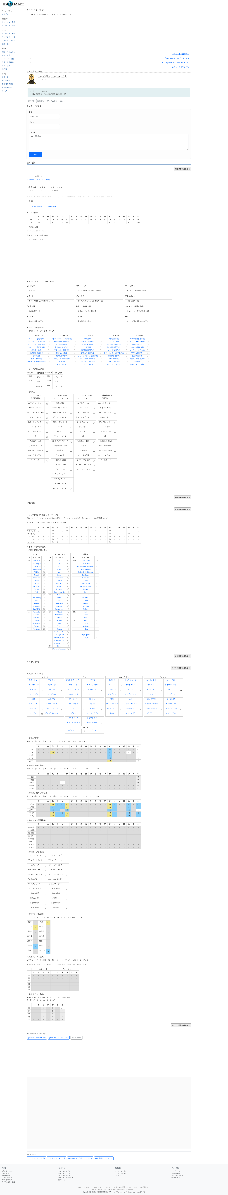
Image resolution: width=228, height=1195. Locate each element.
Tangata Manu (36, 569)
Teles (85, 620)
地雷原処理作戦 (113, 356)
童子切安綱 (171, 699)
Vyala (36, 592)
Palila (59, 595)
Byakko (59, 620)
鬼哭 (33, 699)
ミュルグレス (93, 689)
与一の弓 (33, 708)
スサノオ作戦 (62, 364)
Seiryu (59, 626)
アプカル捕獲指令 (137, 353)
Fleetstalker (36, 612)
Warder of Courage (59, 649)
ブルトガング (73, 694)
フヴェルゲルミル (130, 704)
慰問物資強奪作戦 (61, 347)
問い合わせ (6, 80)
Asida (59, 586)
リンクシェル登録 (8, 26)
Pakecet (59, 612)
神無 (112, 699)
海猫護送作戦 (114, 339)
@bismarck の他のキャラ (37, 1038)
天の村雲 (51, 699)
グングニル (52, 694)
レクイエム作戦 (113, 342)
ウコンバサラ (130, 689)
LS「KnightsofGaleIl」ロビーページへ (175, 63)
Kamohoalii (36, 606)
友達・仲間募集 (8, 62)
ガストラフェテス (73, 723)
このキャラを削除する (180, 67)
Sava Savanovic (59, 592)
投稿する (35, 154)
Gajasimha (85, 598)
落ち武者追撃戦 (87, 344)
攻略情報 (40, 101)
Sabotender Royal (86, 586)
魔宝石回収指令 (61, 353)
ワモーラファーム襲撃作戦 (88, 356)
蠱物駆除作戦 (137, 344)
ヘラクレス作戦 (87, 364)
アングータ (171, 694)
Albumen (86, 632)
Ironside (85, 600)
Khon (59, 569)
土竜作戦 (87, 339)
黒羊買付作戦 (36, 350)
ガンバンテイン (112, 704)
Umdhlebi (36, 609)
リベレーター (73, 704)
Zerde (86, 623)
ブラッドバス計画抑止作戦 (114, 353)
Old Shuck (85, 606)
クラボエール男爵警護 (36, 344)
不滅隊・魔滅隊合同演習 (36, 361)
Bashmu (85, 609)
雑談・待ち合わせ (8, 52)
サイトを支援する (177, 1175)
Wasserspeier (59, 578)
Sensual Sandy (36, 598)
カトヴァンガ (171, 704)
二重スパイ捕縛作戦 (61, 350)
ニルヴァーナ (73, 718)
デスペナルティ (93, 723)
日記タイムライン (8, 40)
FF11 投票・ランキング (103, 1158)
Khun (59, 575)
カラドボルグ (130, 685)
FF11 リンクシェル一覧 (36, 1158)
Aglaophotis (36, 566)
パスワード (33, 122)
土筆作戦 (87, 347)
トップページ (175, 1171)
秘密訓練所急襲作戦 (61, 342)
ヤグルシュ (73, 713)
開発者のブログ (8, 84)
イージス (33, 713)
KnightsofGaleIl (50, 206)
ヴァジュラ (73, 685)
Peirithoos (59, 583)
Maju (85, 612)
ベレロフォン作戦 (137, 364)
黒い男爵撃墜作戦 (113, 347)
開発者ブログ (175, 1178)
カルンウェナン (93, 685)
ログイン (5, 14)
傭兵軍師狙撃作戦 (87, 350)
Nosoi (36, 600)
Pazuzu (36, 626)
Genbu (59, 623)
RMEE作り (31, 180)
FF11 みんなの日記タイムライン (80, 1158)
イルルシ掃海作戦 (137, 347)
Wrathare (36, 629)
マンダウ (51, 680)
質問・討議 (6, 66)
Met (59, 572)
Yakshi (85, 615)
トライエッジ (151, 689)
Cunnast (36, 581)
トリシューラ (151, 694)
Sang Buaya (86, 583)
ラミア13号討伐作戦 (137, 342)
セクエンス (151, 685)
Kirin (59, 646)
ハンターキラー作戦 (87, 359)
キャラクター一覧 (8, 37)
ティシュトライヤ (151, 704)
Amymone (59, 603)
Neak (85, 618)
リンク (4, 91)
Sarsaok (85, 603)
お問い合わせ (175, 1173)
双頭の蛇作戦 (114, 359)
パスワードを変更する (180, 54)
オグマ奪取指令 (36, 359)
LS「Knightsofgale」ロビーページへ (175, 58)
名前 (30, 112)
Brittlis (36, 603)
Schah (86, 629)
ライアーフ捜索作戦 (113, 344)
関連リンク (62, 1180)
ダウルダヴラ (130, 713)
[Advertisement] (108, 34)
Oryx (85, 592)
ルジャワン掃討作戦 (36, 339)
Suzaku (59, 629)
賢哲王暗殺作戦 (61, 344)
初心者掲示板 (6, 1175)
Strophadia (85, 595)
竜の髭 (92, 704)
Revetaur (36, 583)
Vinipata (85, 626)
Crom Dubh (86, 561)
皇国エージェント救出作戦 (62, 339)
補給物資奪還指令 (36, 353)
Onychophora (85, 635)
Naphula (59, 606)
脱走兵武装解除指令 (137, 359)
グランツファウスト (73, 680)
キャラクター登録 (8, 22)
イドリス (92, 730)
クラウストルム (51, 704)
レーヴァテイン (93, 713)
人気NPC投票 (7, 87)
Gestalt (36, 575)
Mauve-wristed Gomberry (85, 566)
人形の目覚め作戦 (113, 361)
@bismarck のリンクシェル (59, 1038)
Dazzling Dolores (85, 569)
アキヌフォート (151, 708)
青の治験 (36, 356)
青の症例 (61, 361)
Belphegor (85, 575)
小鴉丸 (92, 708)
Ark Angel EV (59, 640)
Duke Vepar (59, 615)
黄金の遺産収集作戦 (137, 339)
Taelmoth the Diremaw (85, 572)
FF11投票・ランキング (65, 1178)
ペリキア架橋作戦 (113, 350)
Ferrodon (36, 586)
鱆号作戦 (137, 361)
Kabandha (85, 578)
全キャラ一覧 (77, 1038)
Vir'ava (59, 618)
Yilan (59, 600)
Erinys (85, 637)
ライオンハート (171, 685)
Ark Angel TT (59, 635)
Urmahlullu (36, 618)
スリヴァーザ (151, 713)
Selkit (86, 581)
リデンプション (112, 694)
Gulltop (36, 589)
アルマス (112, 685)
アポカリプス (33, 694)
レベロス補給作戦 (87, 342)
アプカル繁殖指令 (87, 353)
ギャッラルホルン (51, 713)
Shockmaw (36, 615)
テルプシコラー (73, 689)
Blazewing (36, 620)
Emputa (59, 581)
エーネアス (171, 680)
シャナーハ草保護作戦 (36, 347)
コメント (63, 101)
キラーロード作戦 (113, 364)
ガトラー (33, 689)
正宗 (130, 699)
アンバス (39, 180)
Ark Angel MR (59, 637)
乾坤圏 (92, 680)
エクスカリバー (33, 685)
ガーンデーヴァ (112, 708)
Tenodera (59, 589)
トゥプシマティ (93, 718)
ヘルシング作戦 (36, 364)
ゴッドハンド (151, 680)
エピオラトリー (73, 730)
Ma (59, 566)
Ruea (59, 563)
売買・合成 (6, 55)
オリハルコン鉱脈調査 (36, 342)
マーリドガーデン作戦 (61, 359)
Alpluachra (36, 623)
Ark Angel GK (59, 643)
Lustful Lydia (36, 563)
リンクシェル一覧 (8, 33)
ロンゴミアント (130, 694)
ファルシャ (112, 689)
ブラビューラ (52, 689)
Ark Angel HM (59, 632)
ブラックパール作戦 (87, 361)
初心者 (4, 69)
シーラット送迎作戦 (137, 350)
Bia (59, 561)
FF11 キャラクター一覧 (56, 1158)
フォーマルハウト (170, 708)
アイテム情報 (52, 101)
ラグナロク (52, 685)
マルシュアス (171, 713)
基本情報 (31, 101)
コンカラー (93, 699)
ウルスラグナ (112, 680)
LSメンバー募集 (8, 59)
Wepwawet (36, 561)
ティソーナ (93, 694)
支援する (5, 77)
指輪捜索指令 (137, 356)
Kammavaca (59, 609)
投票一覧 (5, 44)
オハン (111, 713)
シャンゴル (171, 689)
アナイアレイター (51, 708)
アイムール (73, 699)
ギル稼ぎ (47, 180)
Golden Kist (86, 563)
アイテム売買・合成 (8, 1182)
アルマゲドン (130, 708)
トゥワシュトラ (130, 680)
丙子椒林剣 (151, 699)
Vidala (36, 572)
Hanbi (59, 598)
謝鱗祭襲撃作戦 (61, 356)
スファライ (33, 680)
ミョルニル (33, 704)
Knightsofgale (37, 206)
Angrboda (36, 578)
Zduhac (85, 589)
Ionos (36, 595)
